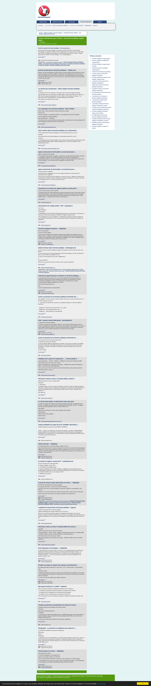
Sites (54, 25)
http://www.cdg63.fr (46, 355)
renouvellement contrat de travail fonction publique (101, 93)
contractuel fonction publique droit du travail (55, 63)
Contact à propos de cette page (94, 676)
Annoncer (88, 25)
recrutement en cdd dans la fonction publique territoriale (99, 97)
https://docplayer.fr (45, 225)
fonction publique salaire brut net (70, 269)
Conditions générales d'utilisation (61, 676)
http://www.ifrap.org (46, 202)
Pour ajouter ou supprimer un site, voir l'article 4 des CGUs (53, 677)
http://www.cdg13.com (46, 317)
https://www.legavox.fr (46, 523)
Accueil (40, 25)
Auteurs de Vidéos (62, 25)
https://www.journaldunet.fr (48, 334)
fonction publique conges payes (101, 58)
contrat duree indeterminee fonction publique (59, 502)
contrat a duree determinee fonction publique (57, 501)
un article (80, 25)
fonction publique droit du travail (60, 65)
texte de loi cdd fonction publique (101, 71)
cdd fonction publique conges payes (56, 270)
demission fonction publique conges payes (100, 69)
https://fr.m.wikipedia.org (47, 244)
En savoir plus (101, 684)
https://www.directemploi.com (48, 127)
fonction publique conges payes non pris (101, 65)
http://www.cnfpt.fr (45, 601)
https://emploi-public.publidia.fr (48, 105)
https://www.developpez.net (48, 267)
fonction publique (85, 22)
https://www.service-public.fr (48, 375)
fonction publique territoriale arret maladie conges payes (101, 78)
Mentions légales (47, 676)
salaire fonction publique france (53, 269)
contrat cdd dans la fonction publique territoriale (100, 74)
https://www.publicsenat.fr (47, 293)
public (100, 22)
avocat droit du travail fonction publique (54, 62)
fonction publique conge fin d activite (100, 127)
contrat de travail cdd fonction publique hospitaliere (100, 82)
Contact (95, 25)
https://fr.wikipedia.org (46, 457)
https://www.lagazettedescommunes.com (51, 421)
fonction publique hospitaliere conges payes (100, 61)
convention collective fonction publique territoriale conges (100, 104)
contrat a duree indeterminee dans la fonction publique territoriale (101, 108)
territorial (43, 22)
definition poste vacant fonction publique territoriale (100, 123)
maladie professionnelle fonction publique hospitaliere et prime (101, 119)
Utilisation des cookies (78, 676)
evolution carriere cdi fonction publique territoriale (100, 89)
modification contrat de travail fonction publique (65, 504)
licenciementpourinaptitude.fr (48, 165)
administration (57, 22)
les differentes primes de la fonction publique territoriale (99, 116)
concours (71, 22)
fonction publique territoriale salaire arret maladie (100, 112)
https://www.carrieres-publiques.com (50, 148)
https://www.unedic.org (47, 398)
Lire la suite (41, 57)
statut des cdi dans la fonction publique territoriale (100, 85)
